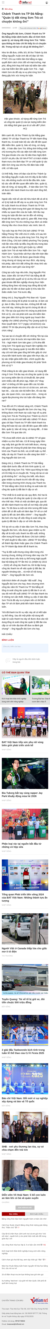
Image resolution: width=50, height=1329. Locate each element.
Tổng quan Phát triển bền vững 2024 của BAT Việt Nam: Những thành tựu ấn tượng (24, 897)
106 (44, 1245)
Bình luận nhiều (36, 1214)
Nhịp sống (6, 750)
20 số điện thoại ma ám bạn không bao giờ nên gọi (22, 1274)
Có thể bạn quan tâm (16, 672)
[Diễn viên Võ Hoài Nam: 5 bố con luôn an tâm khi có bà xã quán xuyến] (25, 1175)
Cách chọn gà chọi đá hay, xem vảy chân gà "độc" (22, 1259)
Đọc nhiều (13, 1214)
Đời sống (8, 9)
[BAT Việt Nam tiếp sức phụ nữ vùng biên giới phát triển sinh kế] (25, 722)
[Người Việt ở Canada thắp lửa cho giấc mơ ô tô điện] (25, 928)
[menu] (3, 2)
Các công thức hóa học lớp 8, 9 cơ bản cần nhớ (21, 1245)
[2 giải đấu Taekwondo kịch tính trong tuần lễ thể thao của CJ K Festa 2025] (25, 1030)
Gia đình (5, 1202)
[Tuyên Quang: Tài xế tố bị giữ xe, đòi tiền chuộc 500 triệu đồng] (25, 979)
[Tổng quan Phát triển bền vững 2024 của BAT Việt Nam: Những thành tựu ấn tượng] (25, 875)
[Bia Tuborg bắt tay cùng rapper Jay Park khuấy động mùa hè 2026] (25, 773)
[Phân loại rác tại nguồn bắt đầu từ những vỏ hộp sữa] (25, 824)
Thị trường (7, 956)
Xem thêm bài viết (25, 1208)
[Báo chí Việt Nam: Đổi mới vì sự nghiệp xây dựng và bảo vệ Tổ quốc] (25, 1078)
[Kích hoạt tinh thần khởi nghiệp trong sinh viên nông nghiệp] (16, 685)
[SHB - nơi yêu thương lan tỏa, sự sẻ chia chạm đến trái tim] (25, 1127)
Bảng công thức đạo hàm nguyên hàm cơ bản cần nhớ (24, 1219)
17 (18, 1227)
